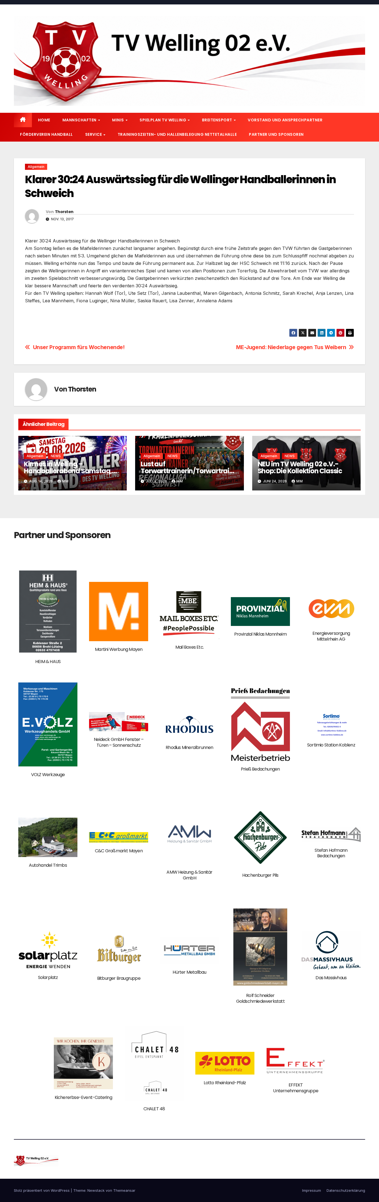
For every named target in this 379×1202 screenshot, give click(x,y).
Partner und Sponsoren (276, 134)
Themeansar (124, 1190)
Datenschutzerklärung (346, 1190)
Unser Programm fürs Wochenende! (79, 347)
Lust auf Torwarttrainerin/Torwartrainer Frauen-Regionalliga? (189, 470)
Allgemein (36, 167)
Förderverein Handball (46, 134)
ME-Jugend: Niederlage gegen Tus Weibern (291, 347)
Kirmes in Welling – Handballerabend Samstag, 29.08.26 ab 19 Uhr (68, 470)
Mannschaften (80, 120)
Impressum (311, 1190)
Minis (118, 120)
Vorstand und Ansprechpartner (285, 120)
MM (65, 481)
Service (94, 134)
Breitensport (217, 120)
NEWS (56, 456)
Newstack (96, 1190)
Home (44, 120)
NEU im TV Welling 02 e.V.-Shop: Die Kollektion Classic (300, 467)
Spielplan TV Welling (163, 120)
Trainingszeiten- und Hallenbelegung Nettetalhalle (177, 134)
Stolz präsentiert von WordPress (42, 1190)
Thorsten (64, 211)
